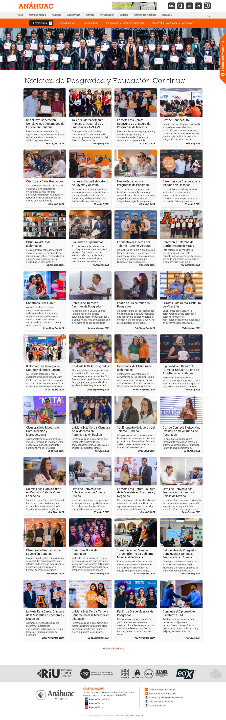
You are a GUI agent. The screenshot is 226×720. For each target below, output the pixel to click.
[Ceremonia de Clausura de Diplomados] (135, 348)
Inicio (20, 15)
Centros (90, 15)
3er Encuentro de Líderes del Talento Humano (136, 429)
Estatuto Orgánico (166, 697)
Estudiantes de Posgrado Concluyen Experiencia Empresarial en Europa (179, 553)
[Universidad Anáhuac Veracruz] (55, 695)
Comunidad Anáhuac (145, 15)
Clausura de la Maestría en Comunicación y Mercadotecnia (43, 431)
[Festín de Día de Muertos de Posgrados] (135, 593)
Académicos (73, 15)
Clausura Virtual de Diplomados (38, 243)
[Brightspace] (189, 5)
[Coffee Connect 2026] (181, 102)
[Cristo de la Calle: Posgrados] (44, 163)
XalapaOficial (99, 699)
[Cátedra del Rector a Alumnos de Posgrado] (90, 285)
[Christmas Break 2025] (44, 285)
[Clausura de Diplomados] (90, 224)
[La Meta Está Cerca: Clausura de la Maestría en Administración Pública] (90, 409)
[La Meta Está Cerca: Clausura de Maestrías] (181, 285)
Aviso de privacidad (134, 715)
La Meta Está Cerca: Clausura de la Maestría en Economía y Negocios (136, 492)
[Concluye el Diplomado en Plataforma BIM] (181, 593)
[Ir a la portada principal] (35, 6)
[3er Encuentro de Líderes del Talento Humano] (135, 409)
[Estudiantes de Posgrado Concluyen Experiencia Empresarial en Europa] (181, 532)
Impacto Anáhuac (157, 705)
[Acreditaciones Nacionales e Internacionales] (144, 674)
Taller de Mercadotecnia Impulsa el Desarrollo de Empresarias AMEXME (87, 123)
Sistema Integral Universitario (162, 689)
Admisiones (40, 23)
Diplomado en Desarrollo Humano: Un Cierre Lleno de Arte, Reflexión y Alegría (181, 369)
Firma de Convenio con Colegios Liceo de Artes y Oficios (88, 492)
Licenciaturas (90, 23)
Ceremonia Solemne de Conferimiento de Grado (178, 243)
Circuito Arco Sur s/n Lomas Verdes (100, 692)
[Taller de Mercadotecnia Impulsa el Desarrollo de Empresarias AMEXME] (90, 102)
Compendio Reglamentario (161, 701)
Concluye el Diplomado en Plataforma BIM (180, 613)
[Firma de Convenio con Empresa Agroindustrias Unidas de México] (181, 471)
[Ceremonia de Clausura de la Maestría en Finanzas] (181, 163)
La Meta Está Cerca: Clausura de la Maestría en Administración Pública (91, 431)
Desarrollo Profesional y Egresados (172, 23)
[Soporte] (207, 5)
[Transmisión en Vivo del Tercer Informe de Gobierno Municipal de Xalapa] (135, 532)
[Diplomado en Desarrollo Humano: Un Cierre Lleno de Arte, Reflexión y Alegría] (181, 348)
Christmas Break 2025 (40, 303)
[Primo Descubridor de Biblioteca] (198, 5)
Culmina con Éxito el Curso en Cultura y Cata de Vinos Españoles (43, 492)
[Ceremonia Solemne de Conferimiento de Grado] (181, 224)
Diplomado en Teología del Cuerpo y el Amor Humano (43, 367)
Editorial (124, 15)
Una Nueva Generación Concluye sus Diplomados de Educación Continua (45, 123)
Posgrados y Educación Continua (125, 23)
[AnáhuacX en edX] (185, 674)
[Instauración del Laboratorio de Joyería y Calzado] (90, 163)
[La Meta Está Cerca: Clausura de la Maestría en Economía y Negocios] (135, 471)
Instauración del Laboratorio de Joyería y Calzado (90, 183)
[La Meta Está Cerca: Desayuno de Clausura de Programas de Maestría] (135, 102)
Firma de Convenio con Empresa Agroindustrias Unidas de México (178, 492)
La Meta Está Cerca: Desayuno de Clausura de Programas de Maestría (133, 123)
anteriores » (113, 648)
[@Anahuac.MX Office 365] (180, 5)
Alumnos (56, 15)
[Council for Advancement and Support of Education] (96, 674)
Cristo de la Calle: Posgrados (45, 181)
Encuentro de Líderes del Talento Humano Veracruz (134, 243)
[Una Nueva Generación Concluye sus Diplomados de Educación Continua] (44, 102)
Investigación (107, 15)
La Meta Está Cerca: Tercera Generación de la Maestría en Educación (91, 615)
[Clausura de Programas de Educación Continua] (44, 532)
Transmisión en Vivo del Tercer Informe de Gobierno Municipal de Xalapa (135, 553)
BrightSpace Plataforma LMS (162, 693)
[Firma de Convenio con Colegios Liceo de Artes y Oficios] (90, 471)
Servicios (167, 15)
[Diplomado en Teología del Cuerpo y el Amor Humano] (44, 348)
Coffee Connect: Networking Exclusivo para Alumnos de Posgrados (181, 431)
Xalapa (96, 703)
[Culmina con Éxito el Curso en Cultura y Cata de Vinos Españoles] (44, 471)
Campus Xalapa (37, 15)
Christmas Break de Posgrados (84, 552)
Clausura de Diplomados (87, 242)
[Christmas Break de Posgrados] (90, 532)
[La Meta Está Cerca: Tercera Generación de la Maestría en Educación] (90, 593)
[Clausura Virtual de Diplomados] (44, 224)
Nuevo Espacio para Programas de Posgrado (133, 183)
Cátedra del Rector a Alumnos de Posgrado (86, 304)
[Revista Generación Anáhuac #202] (134, 5)
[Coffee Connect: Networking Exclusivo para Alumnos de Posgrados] (181, 409)
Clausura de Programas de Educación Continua (43, 552)
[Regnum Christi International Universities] (54, 674)
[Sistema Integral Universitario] (171, 5)
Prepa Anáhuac (66, 23)
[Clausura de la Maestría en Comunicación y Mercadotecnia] (44, 409)
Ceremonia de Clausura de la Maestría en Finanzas (181, 183)
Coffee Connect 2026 (177, 120)
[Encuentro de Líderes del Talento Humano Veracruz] (135, 224)
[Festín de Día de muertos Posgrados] (135, 285)
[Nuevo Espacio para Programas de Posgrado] (135, 163)
